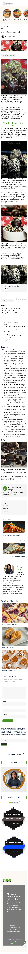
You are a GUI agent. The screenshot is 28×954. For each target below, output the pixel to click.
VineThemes (17, 943)
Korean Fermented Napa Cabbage (11, 535)
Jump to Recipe (9, 55)
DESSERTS (5, 505)
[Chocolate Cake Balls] (14, 45)
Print (4, 300)
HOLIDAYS (5, 508)
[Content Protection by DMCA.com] (7, 882)
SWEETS (6, 511)
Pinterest (14, 494)
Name (4, 701)
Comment (5, 685)
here (8, 911)
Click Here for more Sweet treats (14, 124)
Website (4, 714)
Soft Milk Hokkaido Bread (18, 556)
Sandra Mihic (8, 36)
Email (4, 708)
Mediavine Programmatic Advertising (14, 896)
